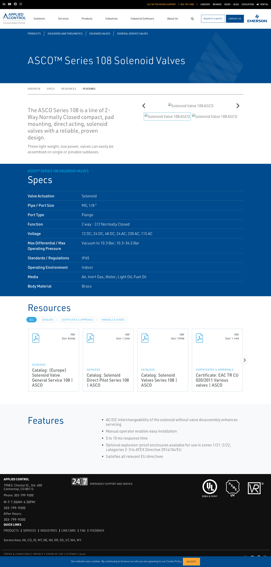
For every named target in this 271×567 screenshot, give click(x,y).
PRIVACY (38, 554)
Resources (68, 88)
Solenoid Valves (99, 33)
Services (29, 530)
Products (34, 33)
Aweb (82, 554)
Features (89, 88)
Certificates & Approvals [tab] (78, 319)
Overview (34, 88)
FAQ (82, 530)
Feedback (97, 530)
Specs (51, 88)
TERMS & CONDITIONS (17, 554)
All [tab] (31, 319)
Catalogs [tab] (47, 319)
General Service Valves (132, 33)
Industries (48, 530)
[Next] (237, 106)
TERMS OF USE (54, 554)
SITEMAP (71, 554)
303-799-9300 (24, 495)
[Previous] (144, 106)
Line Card (68, 530)
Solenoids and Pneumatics (65, 33)
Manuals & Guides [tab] (113, 319)
